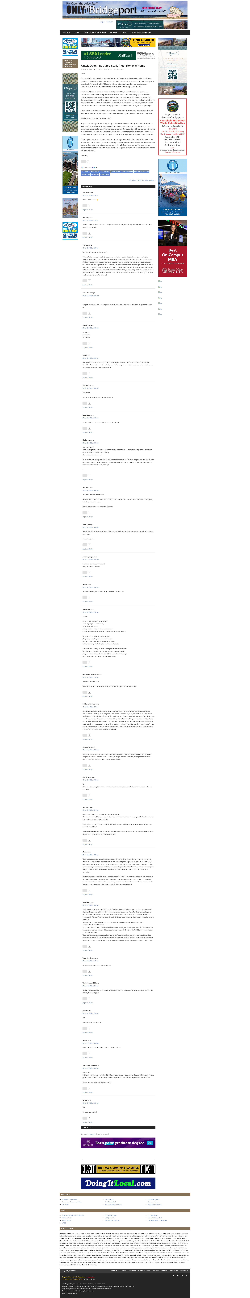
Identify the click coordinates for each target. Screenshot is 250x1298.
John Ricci (168, 1250)
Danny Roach (115, 171)
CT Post (158, 1241)
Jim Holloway (170, 1248)
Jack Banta (116, 1248)
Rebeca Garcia (82, 1260)
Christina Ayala (146, 1241)
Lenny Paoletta (148, 1253)
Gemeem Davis (120, 1245)
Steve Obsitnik (83, 1262)
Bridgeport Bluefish (111, 1238)
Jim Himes (65, 1204)
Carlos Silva (176, 1238)
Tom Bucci (134, 1262)
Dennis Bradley (116, 1243)
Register (109, 22)
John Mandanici (129, 1250)
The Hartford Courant (112, 1220)
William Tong (93, 1265)
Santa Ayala (135, 1260)
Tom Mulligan (104, 174)
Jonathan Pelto (71, 1253)
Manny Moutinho (96, 1255)
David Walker (87, 1243)
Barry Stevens (89, 1236)
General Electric (129, 1245)
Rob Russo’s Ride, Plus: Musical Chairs (141, 180)
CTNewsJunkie (66, 1218)
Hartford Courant (175, 1245)
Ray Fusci (65, 1293)
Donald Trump (152, 1243)
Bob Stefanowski (76, 1238)
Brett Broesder (85, 1238)
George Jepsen (146, 1245)
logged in (93, 1134)
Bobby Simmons (173, 1236)
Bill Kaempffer (154, 1236)
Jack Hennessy (123, 1248)
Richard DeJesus (90, 1260)
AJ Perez (77, 1233)
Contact (124, 32)
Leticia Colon (156, 1253)
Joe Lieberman (91, 1250)
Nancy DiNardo (122, 1257)
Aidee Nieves (70, 1233)
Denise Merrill (107, 1243)
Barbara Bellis (63, 1236)
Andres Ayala (130, 1233)
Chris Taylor (138, 1241)
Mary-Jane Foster (173, 1255)
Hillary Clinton (82, 1248)
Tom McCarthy (147, 1262)
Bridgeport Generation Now (124, 1238)
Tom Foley (140, 1262)
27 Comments (120, 69)
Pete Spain (166, 1257)
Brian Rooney (101, 1238)
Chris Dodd (102, 1241)
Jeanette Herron (141, 1248)
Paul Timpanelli (153, 1257)
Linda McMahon (177, 1253)
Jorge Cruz (78, 1253)
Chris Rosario (124, 1241)
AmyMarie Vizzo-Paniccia (112, 1233)
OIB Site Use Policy (89, 1279)
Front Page (66, 32)
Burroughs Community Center (151, 1238)
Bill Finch (85, 171)
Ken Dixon (104, 1253)
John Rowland (175, 1250)
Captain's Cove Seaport (166, 1238)
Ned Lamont (138, 1257)
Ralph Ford (74, 1260)
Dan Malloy (172, 1241)
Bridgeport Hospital (137, 1238)
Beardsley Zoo (115, 1236)
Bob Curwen (181, 1236)
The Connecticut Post (155, 1218)
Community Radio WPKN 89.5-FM (73, 1215)
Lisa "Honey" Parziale (141, 171)
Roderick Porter (114, 1260)
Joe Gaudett (67, 1250)
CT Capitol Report (111, 1215)
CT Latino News (153, 1215)
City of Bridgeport (153, 1199)
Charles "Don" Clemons (66, 1241)
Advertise (91, 1277)
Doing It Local (109, 1218)
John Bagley (107, 1250)
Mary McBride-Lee (184, 1255)
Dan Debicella (165, 1241)
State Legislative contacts (113, 1204)
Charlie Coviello (77, 1241)
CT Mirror (153, 1241)
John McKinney (148, 1250)
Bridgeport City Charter (69, 1199)
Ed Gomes (180, 1243)
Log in (102, 22)
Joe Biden (181, 1248)
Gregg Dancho (154, 1245)
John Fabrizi (114, 1250)
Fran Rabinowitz (99, 1245)
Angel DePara (144, 1233)
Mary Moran (63, 1257)
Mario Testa (86, 174)
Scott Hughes (156, 1260)
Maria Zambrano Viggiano (131, 1255)
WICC (64, 1223)
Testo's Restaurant (119, 1262)
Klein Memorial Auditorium (127, 1253)
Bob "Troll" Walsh (163, 1236)
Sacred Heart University (125, 1260)
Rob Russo (95, 174)
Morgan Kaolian (113, 1257)
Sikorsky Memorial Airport (175, 1260)
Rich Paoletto (99, 1260)
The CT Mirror (66, 1220)
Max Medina (70, 1257)
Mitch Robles (104, 1257)
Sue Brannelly (100, 1262)
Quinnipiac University (65, 1260)
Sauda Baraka (142, 1260)
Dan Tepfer (187, 1241)
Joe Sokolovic (99, 1250)
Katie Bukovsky (85, 1253)
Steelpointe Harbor (65, 1262)
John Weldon (63, 1253)
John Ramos (162, 1250)
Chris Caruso (94, 171)
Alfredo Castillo (95, 1233)
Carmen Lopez (183, 1238)
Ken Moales (116, 1253)
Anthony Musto (153, 1233)
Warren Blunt (70, 1265)
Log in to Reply (87, 210)
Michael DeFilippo (78, 1257)
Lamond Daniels (139, 1253)
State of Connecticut (154, 1204)
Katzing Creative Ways (86, 1291)
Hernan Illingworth (64, 1248)
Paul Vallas (160, 1257)
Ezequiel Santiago (89, 1245)
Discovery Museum (135, 1243)
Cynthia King (105, 171)
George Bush (137, 1245)
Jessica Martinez (155, 1248)
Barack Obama (184, 1233)
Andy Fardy (137, 1233)
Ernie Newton (80, 1245)
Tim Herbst (128, 1262)
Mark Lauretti (165, 1255)
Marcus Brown (105, 1255)
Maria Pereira (113, 1255)
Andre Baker (123, 1233)
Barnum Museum (81, 1236)
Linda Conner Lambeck (166, 1253)
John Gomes (121, 1250)
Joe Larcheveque (75, 1250)
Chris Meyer (109, 1241)
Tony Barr (162, 1262)
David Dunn (63, 1243)
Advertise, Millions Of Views (95, 32)
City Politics (99, 69)
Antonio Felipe (162, 1233)
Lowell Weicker (68, 1255)
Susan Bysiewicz (109, 1262)
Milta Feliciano (97, 1257)
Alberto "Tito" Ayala (85, 1233)
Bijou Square (133, 1236)
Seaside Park (164, 1260)
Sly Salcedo (186, 1260)
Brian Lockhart (93, 1238)
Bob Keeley (68, 1238)
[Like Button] (83, 161)
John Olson (155, 1250)
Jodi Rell (176, 1248)
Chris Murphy (109, 1199)
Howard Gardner (108, 1248)
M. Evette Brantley (86, 1255)
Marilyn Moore (142, 1255)
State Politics (108, 69)
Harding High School (164, 1245)
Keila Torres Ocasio (95, 1253)
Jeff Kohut (148, 1248)
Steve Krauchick (74, 1262)
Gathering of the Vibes (110, 1245)
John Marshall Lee (138, 1250)
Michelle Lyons (88, 1257)
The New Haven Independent (157, 1220)
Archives (113, 32)
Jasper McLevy (132, 1248)
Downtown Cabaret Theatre (164, 1243)
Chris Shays (132, 1241)
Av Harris (177, 1233)
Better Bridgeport (124, 1236)
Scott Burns (149, 1260)
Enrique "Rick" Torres (70, 1245)
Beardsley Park (107, 1236)
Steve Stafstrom (92, 1262)
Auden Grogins (170, 1233)
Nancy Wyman (130, 1257)
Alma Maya (102, 1233)
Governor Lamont (153, 1202)
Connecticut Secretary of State (72, 1202)
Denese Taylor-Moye (97, 1243)
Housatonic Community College (95, 1248)
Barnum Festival (72, 1236)
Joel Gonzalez (83, 1250)
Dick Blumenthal (110, 1202)
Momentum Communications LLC (111, 1286)
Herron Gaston (74, 1248)
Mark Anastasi (157, 1255)
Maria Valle (120, 1255)
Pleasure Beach (181, 1257)
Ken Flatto (110, 1253)
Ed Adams (174, 1243)
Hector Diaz (183, 1245)
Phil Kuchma (173, 1257)
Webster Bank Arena (79, 1265)
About (77, 32)
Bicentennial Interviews (141, 32)
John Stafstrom (127, 171)
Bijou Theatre (140, 1236)
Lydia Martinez (77, 1255)
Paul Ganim (145, 1257)
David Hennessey (71, 1243)
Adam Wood (63, 1233)
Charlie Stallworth (86, 1241)
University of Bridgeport (171, 1262)
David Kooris (80, 1243)
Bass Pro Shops (98, 1236)
